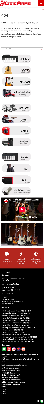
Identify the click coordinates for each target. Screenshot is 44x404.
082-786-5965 (29, 339)
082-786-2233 (32, 337)
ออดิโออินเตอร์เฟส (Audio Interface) (13, 382)
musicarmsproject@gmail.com (16, 365)
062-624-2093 (26, 311)
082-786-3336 (24, 325)
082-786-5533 (25, 318)
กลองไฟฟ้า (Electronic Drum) (11, 380)
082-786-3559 (25, 313)
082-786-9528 (20, 332)
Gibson (4, 389)
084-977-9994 (25, 320)
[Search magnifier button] (41, 48)
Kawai (4, 393)
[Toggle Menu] (41, 3)
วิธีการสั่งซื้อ (6, 273)
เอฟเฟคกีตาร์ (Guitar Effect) (11, 377)
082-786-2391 (29, 341)
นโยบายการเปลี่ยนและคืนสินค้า (13, 278)
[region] (22, 234)
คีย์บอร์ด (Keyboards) (9, 373)
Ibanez (4, 391)
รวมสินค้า (5, 280)
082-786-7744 (28, 323)
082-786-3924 (19, 330)
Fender (4, 387)
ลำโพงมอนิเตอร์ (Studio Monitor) (12, 384)
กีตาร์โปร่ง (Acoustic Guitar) (11, 370)
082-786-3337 (25, 316)
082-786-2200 (30, 327)
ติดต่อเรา (5, 275)
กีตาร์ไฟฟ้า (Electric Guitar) (10, 368)
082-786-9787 (25, 334)
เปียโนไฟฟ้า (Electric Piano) (11, 375)
